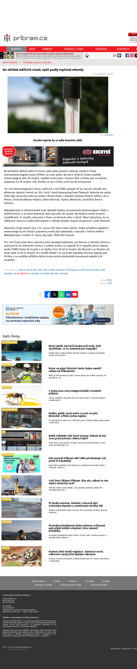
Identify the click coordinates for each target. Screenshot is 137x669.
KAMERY (47, 49)
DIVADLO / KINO (73, 49)
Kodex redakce (38, 581)
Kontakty (106, 581)
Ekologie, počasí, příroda (37, 62)
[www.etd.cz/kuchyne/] (57, 156)
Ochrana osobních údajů (71, 585)
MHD (32, 49)
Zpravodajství (10, 62)
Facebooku (22, 273)
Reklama (72, 581)
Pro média (89, 581)
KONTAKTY (123, 49)
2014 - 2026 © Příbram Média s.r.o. (17, 648)
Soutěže (57, 581)
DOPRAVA (101, 49)
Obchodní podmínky (98, 585)
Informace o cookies (43, 585)
